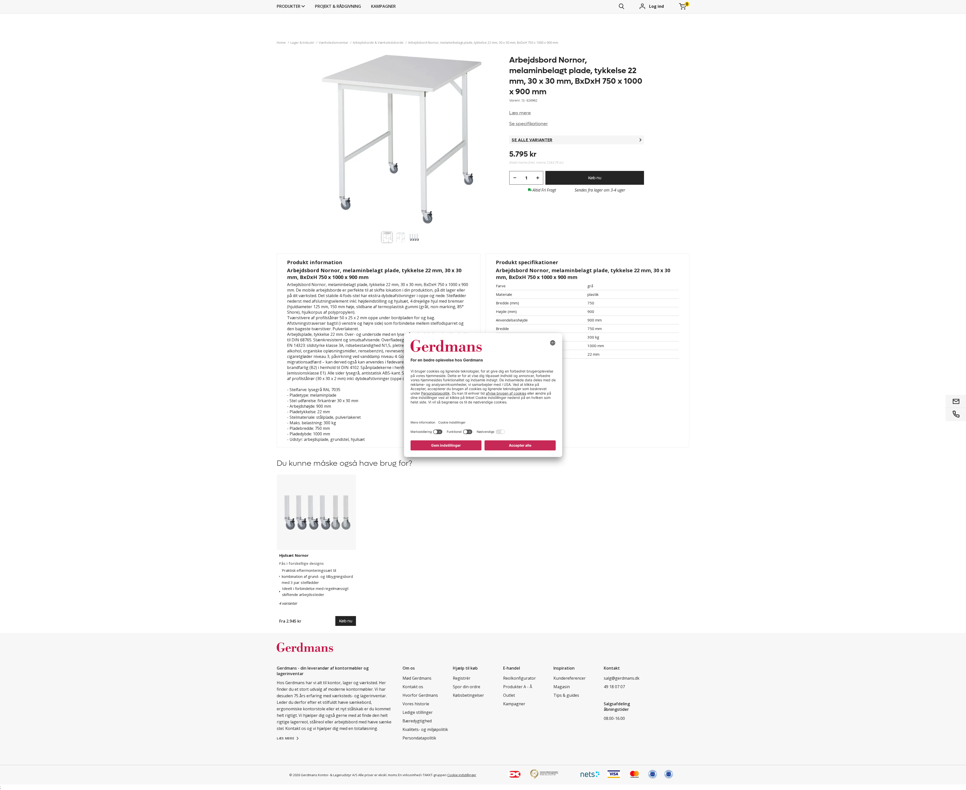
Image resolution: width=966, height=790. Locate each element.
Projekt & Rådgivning (338, 6)
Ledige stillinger (418, 712)
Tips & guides (566, 695)
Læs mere (520, 113)
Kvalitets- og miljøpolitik (425, 729)
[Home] (305, 652)
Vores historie (416, 704)
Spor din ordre (466, 686)
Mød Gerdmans (417, 678)
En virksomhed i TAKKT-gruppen (422, 775)
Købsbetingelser (468, 695)
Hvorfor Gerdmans (420, 695)
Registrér (461, 678)
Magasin (561, 686)
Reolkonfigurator (519, 678)
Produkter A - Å (517, 686)
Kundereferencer (569, 678)
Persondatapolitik (419, 738)
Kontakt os (413, 686)
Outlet (509, 695)
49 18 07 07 (614, 686)
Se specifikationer (528, 124)
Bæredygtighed (417, 721)
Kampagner (383, 6)
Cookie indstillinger (461, 775)
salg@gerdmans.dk (621, 678)
